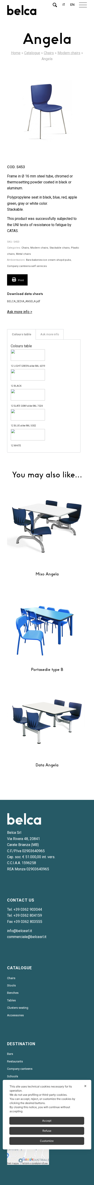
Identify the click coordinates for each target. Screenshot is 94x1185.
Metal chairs (23, 253)
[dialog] (47, 1114)
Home (16, 53)
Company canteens (19, 1068)
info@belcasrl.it (19, 931)
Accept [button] (46, 1120)
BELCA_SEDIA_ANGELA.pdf (23, 301)
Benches (12, 993)
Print (20, 280)
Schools (12, 1076)
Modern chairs (68, 53)
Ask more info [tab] (49, 334)
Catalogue (32, 53)
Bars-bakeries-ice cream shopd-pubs (48, 259)
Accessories (15, 1015)
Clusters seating (17, 1007)
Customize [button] (47, 1141)
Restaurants (15, 1061)
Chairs (49, 53)
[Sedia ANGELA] (47, 111)
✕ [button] (85, 1086)
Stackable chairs (60, 247)
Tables (11, 1000)
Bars (10, 1054)
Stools (11, 985)
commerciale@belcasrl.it (26, 937)
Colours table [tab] (21, 334)
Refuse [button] (46, 1130)
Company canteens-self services (27, 266)
